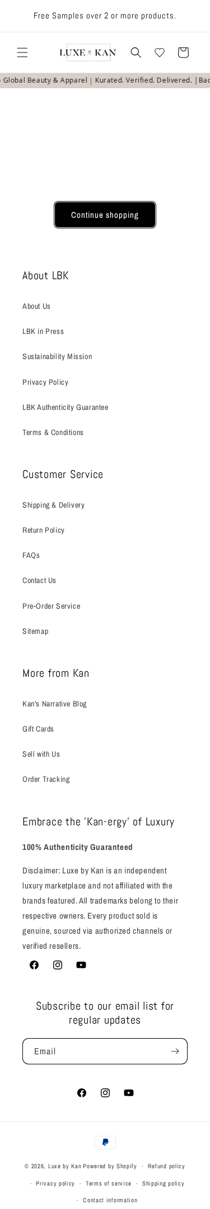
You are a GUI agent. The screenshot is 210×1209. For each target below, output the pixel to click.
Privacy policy (55, 1183)
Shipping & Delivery (53, 505)
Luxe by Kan (65, 1166)
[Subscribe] (174, 1051)
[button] (22, 52)
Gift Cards (38, 729)
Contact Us (39, 580)
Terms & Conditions (53, 432)
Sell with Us (41, 754)
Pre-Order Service (51, 606)
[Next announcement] (189, 16)
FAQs (31, 555)
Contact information (110, 1200)
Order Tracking (45, 779)
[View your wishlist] (159, 52)
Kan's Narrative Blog (54, 704)
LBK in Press (43, 331)
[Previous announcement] (20, 16)
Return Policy (43, 530)
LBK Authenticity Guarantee (65, 407)
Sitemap (35, 631)
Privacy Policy (45, 382)
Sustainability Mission (57, 356)
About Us (36, 306)
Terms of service (109, 1183)
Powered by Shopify (110, 1166)
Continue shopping (105, 215)
